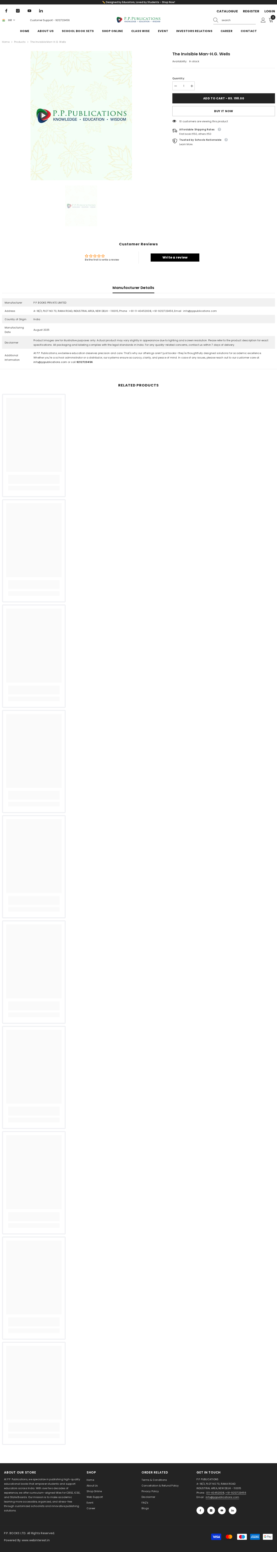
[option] (81, 115)
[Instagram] (18, 10)
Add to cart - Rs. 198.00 (223, 98)
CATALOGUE (227, 11)
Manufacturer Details (133, 287)
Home (6, 42)
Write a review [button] (175, 257)
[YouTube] (29, 10)
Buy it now (223, 111)
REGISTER (251, 11)
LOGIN (269, 11)
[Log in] (263, 20)
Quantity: (178, 78)
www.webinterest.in (36, 1540)
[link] (34, 479)
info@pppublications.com (50, 362)
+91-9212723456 (235, 1492)
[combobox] (239, 20)
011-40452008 (215, 1492)
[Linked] (41, 10)
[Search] (234, 20)
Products (20, 42)
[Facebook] (6, 10)
